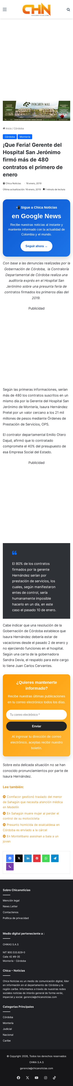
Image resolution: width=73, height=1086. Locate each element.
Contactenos (10, 912)
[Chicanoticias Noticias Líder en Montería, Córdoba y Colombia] (36, 9)
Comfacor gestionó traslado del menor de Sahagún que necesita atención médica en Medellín (33, 802)
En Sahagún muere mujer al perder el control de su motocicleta (31, 815)
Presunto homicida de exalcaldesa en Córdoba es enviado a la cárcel (31, 827)
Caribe (7, 1040)
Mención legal (11, 900)
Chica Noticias (13, 183)
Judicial (7, 1028)
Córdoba (19, 128)
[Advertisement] (36, 61)
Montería (25, 136)
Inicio (8, 128)
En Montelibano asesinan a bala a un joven (30, 838)
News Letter (10, 906)
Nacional (8, 1034)
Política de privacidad (16, 918)
